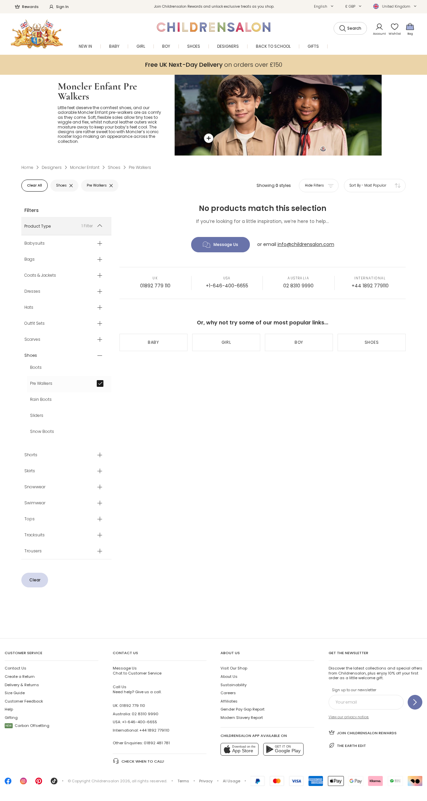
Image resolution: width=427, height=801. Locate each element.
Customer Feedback (24, 701)
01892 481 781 (157, 743)
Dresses (32, 291)
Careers (228, 693)
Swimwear (34, 503)
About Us (229, 676)
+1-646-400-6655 (227, 285)
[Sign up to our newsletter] (415, 702)
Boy (299, 342)
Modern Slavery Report (242, 717)
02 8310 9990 (298, 285)
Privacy (205, 781)
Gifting (11, 717)
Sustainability (234, 685)
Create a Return (20, 676)
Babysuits (34, 243)
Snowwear (34, 487)
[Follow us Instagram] (23, 783)
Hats (28, 307)
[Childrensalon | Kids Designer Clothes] (37, 33)
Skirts (29, 471)
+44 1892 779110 (370, 285)
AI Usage (231, 781)
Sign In (62, 6)
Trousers (33, 551)
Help (9, 709)
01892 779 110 (155, 285)
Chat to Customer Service (137, 670)
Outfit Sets (34, 323)
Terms (183, 781)
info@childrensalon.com (306, 244)
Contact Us (15, 668)
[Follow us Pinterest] (38, 783)
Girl (226, 342)
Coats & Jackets (40, 275)
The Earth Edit (351, 745)
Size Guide (15, 693)
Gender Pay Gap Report (243, 709)
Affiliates (229, 701)
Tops (29, 519)
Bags (29, 259)
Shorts (30, 455)
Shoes (372, 342)
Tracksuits (34, 535)
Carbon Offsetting (27, 725)
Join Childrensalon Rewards (367, 733)
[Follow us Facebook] (8, 783)
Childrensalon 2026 (110, 781)
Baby (153, 342)
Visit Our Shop (234, 668)
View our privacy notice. (349, 717)
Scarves (32, 339)
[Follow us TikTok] (54, 783)
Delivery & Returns (22, 685)
